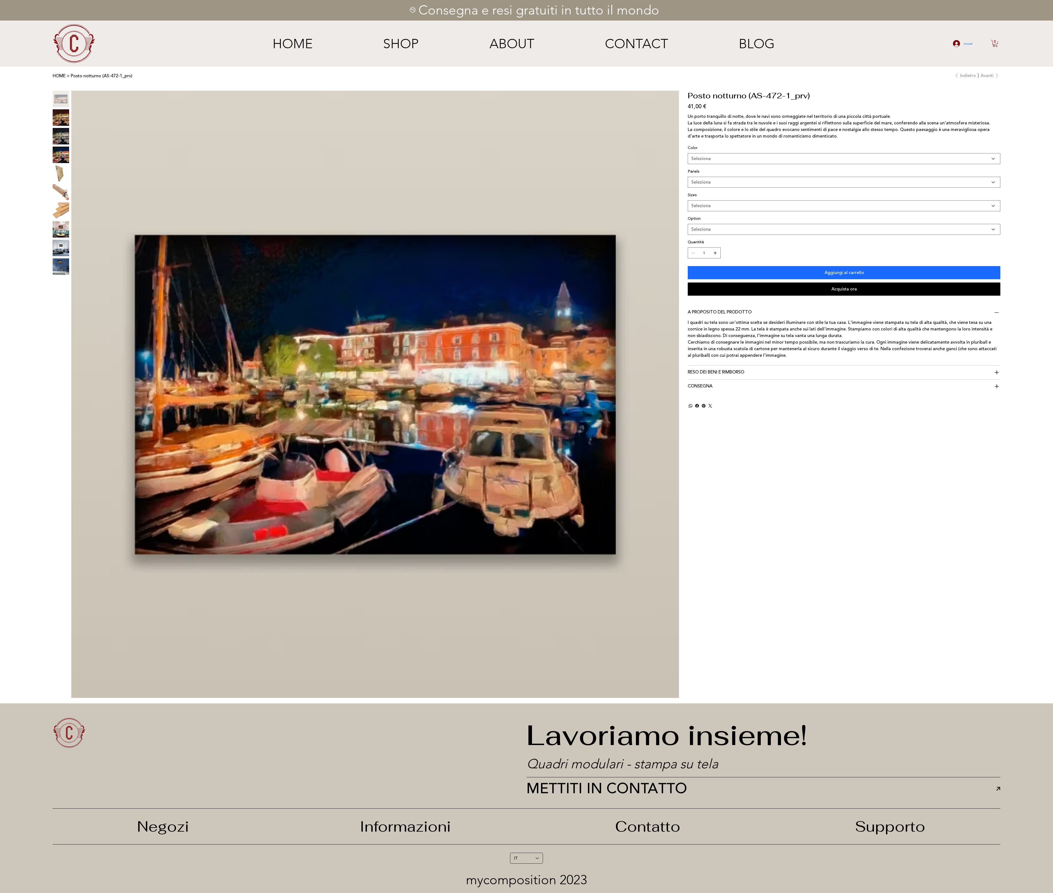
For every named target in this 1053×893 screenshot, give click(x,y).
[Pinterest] (703, 406)
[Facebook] (697, 406)
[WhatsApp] (690, 406)
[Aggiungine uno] (715, 252)
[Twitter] (710, 406)
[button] (995, 43)
